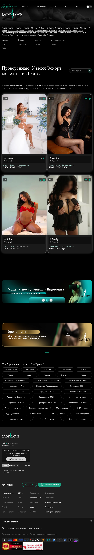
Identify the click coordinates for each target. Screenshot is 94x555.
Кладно (31, 30)
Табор (80, 30)
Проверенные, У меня (77, 402)
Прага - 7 (60, 28)
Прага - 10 (85, 28)
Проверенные (69, 85)
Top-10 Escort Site (15, 546)
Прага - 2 (20, 28)
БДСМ (28, 88)
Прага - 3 (28, 28)
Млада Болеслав (15, 30)
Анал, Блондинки (47, 419)
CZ (66, 6)
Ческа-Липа (71, 33)
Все (3, 44)
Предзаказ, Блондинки (16, 397)
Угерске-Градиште (30, 35)
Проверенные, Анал (13, 408)
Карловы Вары (64, 30)
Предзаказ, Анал (47, 391)
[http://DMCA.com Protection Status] (10, 465)
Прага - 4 (36, 28)
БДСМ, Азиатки (12, 414)
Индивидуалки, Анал (16, 386)
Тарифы (31, 484)
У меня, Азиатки (58, 414)
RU (77, 6)
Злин (19, 35)
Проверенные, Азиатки (38, 408)
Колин (25, 30)
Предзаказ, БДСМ (77, 386)
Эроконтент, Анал (16, 402)
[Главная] (3, 528)
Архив (27, 465)
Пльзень (38, 30)
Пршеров (50, 35)
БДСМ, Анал (82, 408)
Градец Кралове (19, 33)
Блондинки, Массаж (77, 419)
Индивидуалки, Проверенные (47, 380)
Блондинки (65, 375)
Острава (13, 35)
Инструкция (41, 6)
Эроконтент (47, 369)
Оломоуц (6, 35)
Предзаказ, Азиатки (77, 391)
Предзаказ (39, 85)
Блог (30, 528)
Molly (55, 239)
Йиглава (73, 30)
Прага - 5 (44, 28)
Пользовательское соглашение (15, 534)
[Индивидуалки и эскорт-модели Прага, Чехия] (10, 435)
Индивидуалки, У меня (78, 380)
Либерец (40, 33)
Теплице (62, 33)
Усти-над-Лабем (51, 33)
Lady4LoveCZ (17, 459)
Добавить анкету (9, 7)
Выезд (21, 40)
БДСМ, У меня (62, 408)
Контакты (38, 528)
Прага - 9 (77, 28)
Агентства (50, 88)
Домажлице (7, 33)
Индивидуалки (16, 85)
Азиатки (22, 88)
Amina (55, 158)
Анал (34, 88)
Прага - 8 (69, 28)
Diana (9, 158)
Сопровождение (58, 40)
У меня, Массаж (16, 419)
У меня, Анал (35, 414)
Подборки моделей (53, 512)
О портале (24, 6)
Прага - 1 (11, 28)
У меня (5, 40)
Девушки (22, 44)
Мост (79, 33)
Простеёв (42, 35)
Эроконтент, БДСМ (47, 397)
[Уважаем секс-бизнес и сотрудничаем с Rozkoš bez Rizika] (33, 546)
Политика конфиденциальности (43, 534)
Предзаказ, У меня (16, 391)
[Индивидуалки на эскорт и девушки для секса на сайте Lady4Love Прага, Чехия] (12, 22)
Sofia (9, 239)
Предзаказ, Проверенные (47, 386)
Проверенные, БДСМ (47, 402)
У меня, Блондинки (81, 414)
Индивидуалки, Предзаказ (16, 380)
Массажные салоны (63, 88)
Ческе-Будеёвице (49, 30)
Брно (84, 33)
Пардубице (31, 33)
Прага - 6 (52, 28)
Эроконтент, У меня (77, 397)
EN (55, 6)
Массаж (83, 375)
